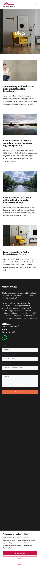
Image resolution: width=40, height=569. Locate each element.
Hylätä (20, 564)
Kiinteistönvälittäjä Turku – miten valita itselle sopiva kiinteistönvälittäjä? (17, 200)
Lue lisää (31, 104)
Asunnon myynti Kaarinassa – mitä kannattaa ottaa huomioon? (18, 89)
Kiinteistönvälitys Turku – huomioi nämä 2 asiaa (16, 253)
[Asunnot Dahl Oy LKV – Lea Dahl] (8, 4)
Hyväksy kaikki (20, 553)
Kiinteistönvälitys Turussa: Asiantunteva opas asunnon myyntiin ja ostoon (17, 143)
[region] (20, 550)
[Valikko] (37, 4)
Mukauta (20, 559)
